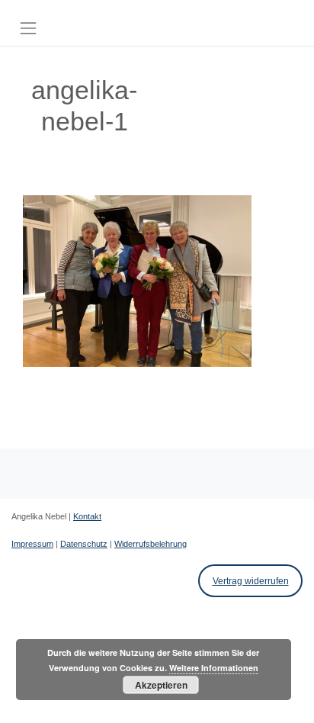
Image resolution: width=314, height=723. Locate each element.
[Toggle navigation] (28, 28)
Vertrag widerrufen (251, 581)
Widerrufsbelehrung (150, 543)
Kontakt (87, 516)
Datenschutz (83, 543)
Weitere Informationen (213, 667)
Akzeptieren (161, 685)
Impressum (32, 543)
